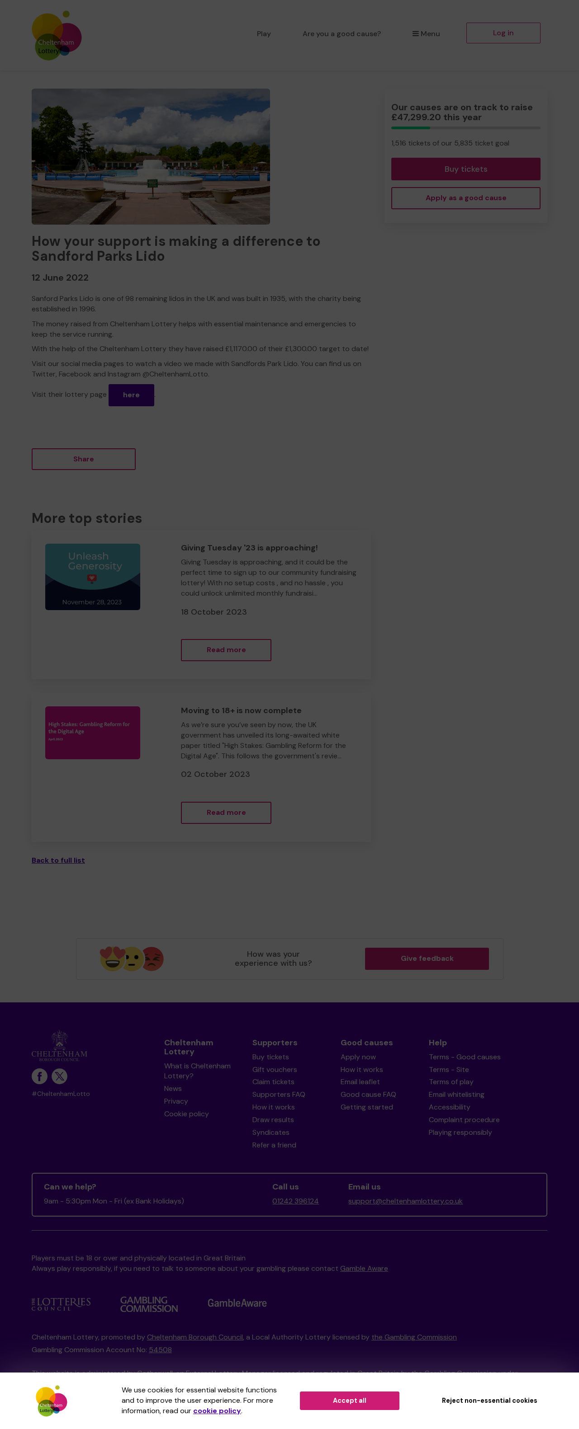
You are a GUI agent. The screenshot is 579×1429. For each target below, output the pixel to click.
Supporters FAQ (278, 1094)
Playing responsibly (460, 1132)
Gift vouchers (274, 1069)
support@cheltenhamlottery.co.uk (405, 1201)
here (131, 395)
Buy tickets (466, 169)
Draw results (273, 1119)
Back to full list (58, 860)
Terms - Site (449, 1069)
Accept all (349, 1400)
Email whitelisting (456, 1094)
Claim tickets (273, 1081)
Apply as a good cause (466, 197)
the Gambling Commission (414, 1337)
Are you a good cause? (342, 33)
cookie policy (217, 1410)
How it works (273, 1107)
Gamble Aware (364, 1268)
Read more (226, 649)
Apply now (358, 1057)
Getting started (367, 1107)
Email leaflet (360, 1081)
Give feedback (427, 958)
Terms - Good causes (465, 1057)
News (173, 1088)
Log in (503, 33)
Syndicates (271, 1132)
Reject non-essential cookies (489, 1400)
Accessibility (449, 1107)
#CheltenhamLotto (61, 1094)
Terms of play (451, 1081)
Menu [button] (430, 33)
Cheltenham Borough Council (195, 1337)
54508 (160, 1349)
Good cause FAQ (368, 1094)
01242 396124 (295, 1201)
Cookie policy (186, 1114)
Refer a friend (274, 1145)
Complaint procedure (464, 1119)
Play (264, 33)
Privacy (176, 1101)
